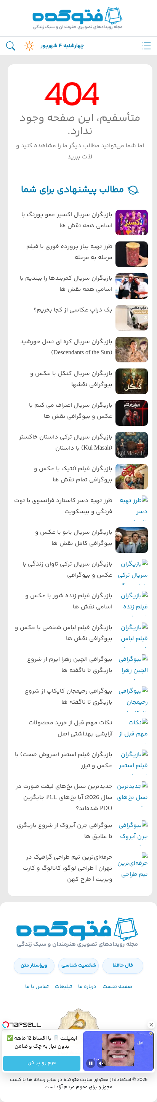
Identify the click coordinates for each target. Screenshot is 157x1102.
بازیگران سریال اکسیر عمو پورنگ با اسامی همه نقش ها (66, 220)
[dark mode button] (28, 46)
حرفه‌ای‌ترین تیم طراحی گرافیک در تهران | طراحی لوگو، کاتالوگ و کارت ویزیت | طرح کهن (67, 868)
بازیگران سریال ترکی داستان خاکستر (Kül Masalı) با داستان (65, 442)
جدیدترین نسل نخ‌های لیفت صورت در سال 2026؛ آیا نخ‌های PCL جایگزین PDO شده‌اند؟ (64, 797)
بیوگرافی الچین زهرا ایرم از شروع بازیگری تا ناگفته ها (69, 665)
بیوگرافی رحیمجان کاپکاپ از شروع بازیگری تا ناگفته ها (68, 696)
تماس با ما (37, 987)
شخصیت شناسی (78, 965)
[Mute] (101, 1063)
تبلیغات (63, 987)
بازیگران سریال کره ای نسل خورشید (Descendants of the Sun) (66, 347)
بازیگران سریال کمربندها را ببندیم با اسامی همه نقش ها (66, 284)
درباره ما (87, 987)
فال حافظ (123, 965)
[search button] (11, 46)
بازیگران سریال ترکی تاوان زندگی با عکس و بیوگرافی (67, 569)
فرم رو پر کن (41, 1063)
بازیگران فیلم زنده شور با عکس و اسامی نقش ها (68, 601)
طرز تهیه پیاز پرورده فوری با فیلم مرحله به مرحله (69, 252)
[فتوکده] (78, 18)
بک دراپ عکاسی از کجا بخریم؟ (73, 310)
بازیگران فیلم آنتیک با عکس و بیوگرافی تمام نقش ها (73, 474)
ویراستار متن (34, 965)
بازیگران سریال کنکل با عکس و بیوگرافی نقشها (71, 379)
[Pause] (90, 1063)
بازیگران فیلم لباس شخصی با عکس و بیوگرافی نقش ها (63, 633)
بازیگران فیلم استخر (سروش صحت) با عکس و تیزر (63, 760)
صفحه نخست (117, 987)
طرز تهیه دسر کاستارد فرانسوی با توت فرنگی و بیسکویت (63, 506)
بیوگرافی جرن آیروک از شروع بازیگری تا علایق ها (64, 831)
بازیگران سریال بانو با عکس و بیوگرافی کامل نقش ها (73, 538)
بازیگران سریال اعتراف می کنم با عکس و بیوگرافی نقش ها (70, 411)
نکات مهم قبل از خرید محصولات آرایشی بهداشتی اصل (70, 728)
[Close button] (151, 1025)
